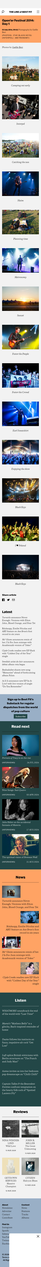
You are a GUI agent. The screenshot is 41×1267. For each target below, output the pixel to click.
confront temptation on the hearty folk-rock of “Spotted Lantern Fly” (19, 1088)
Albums (25, 1217)
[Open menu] (38, 12)
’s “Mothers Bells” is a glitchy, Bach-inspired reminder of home (20, 1027)
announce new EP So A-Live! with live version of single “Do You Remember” (17, 684)
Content (26, 1205)
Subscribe (20, 716)
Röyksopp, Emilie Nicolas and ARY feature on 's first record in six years (17, 631)
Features (26, 1211)
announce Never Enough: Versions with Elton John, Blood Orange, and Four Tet (18, 620)
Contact (6, 1214)
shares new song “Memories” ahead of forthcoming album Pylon (18, 673)
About (5, 1205)
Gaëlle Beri (17, 47)
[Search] (3, 11)
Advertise (6, 1211)
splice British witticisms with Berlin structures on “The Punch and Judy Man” (20, 1058)
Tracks (25, 1214)
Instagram (7, 1227)
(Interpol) (8, 38)
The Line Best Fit (20, 12)
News (24, 1208)
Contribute (7, 1217)
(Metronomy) (22, 38)
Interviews (8, 763)
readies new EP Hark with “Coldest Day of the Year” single (18, 653)
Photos (7, 35)
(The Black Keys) (22, 35)
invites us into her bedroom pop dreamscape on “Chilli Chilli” (20, 1073)
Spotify (5, 1230)
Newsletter (7, 1208)
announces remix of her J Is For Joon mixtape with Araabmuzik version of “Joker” (17, 642)
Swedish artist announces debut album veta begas (18, 663)
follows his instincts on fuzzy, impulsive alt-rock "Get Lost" (18, 1042)
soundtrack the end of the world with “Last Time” (20, 1012)
